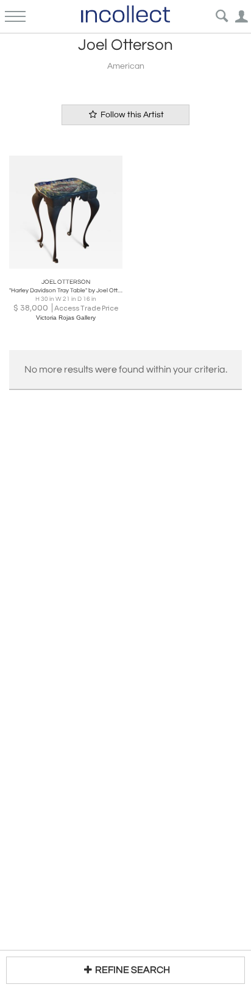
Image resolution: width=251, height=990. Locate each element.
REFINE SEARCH (132, 970)
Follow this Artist (131, 115)
